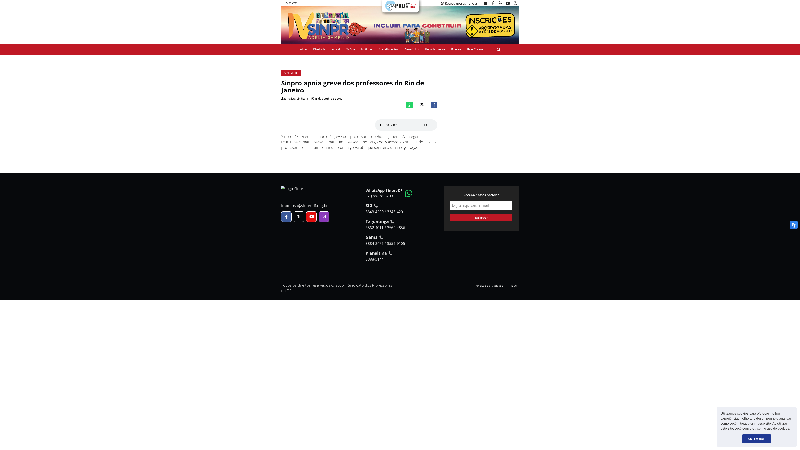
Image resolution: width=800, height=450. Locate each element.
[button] (791, 429)
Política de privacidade (489, 286)
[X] (500, 3)
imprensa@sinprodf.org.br (304, 205)
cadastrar (481, 217)
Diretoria (319, 49)
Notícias (366, 49)
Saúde (350, 49)
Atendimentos (388, 49)
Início (303, 49)
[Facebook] (434, 105)
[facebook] (493, 3)
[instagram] (515, 3)
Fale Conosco (476, 49)
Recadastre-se (435, 49)
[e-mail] (485, 3)
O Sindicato (291, 3)
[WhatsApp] (409, 105)
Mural (336, 49)
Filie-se (456, 49)
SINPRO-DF (291, 73)
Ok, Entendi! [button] (757, 438)
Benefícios (412, 49)
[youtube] (508, 3)
